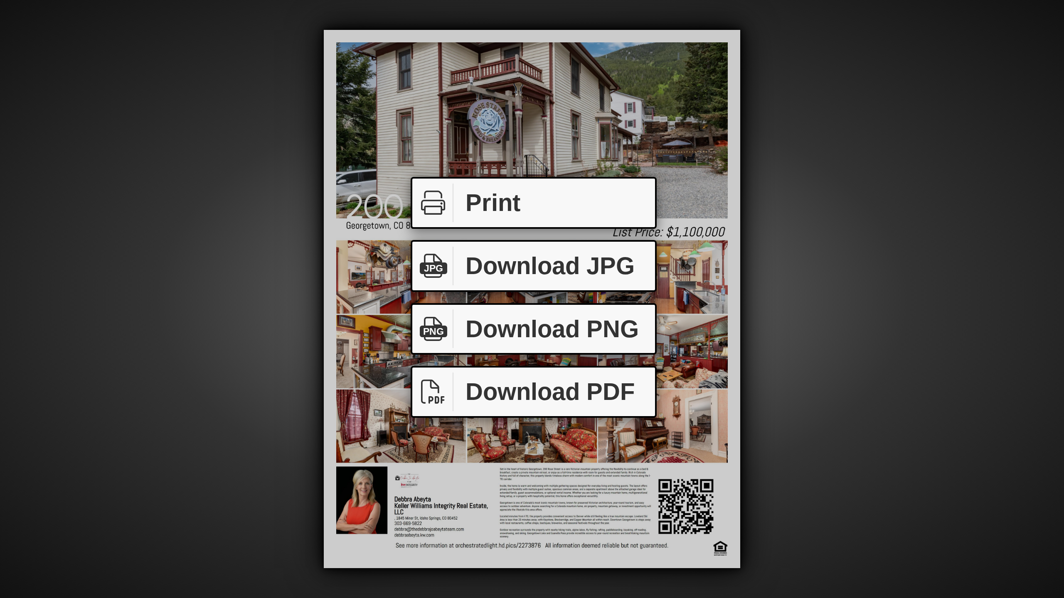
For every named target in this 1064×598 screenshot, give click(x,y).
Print (493, 202)
